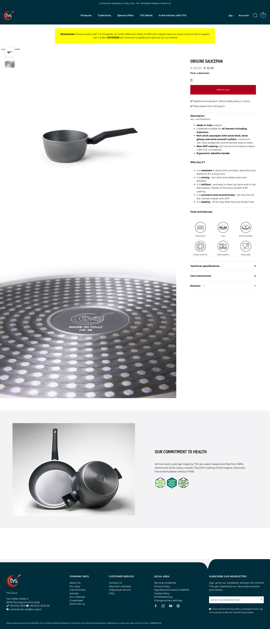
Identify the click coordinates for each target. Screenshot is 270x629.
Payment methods (120, 586)
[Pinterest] (178, 605)
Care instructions (200, 275)
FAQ (111, 593)
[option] (10, 52)
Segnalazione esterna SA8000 (171, 589)
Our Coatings (77, 596)
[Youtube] (170, 605)
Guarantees (76, 600)
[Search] (255, 15)
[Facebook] (155, 605)
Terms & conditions (165, 582)
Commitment (78, 589)
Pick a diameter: (200, 73)
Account (244, 15)
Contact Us (115, 582)
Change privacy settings (168, 600)
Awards (74, 593)
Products (86, 15)
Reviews (209, 287)
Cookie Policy (162, 593)
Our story (75, 586)
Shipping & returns (120, 589)
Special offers (126, 15)
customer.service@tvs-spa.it (25, 609)
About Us (75, 582)
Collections (104, 15)
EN (230, 15)
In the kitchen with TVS (172, 15)
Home (3, 49)
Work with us (77, 603)
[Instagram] (163, 605)
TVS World (146, 15)
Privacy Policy (162, 586)
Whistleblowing (163, 596)
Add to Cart (223, 89)
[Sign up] (262, 598)
